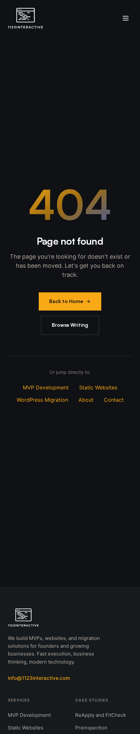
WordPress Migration (42, 400)
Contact (114, 400)
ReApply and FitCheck (100, 715)
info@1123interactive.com (39, 678)
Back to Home (66, 301)
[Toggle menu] (125, 18)
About (85, 400)
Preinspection (91, 728)
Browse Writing (70, 325)
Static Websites (98, 387)
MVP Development (46, 387)
